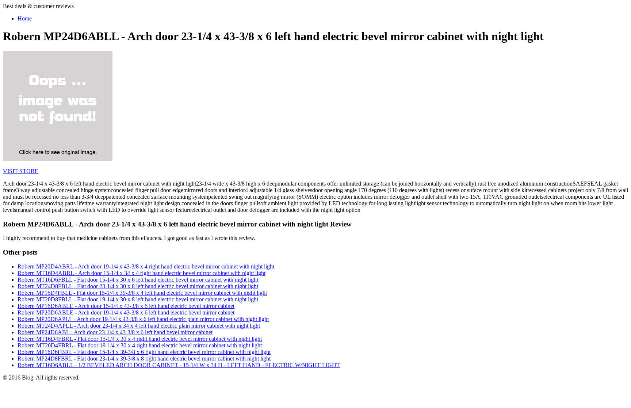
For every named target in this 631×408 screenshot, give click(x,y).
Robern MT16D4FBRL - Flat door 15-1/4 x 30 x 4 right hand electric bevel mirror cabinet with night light (140, 339)
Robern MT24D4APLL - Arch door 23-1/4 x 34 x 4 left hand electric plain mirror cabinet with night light (139, 326)
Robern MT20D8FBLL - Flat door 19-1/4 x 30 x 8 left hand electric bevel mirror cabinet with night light (138, 299)
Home (25, 18)
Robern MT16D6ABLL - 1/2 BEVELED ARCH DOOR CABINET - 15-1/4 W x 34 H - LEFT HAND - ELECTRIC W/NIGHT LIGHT (179, 365)
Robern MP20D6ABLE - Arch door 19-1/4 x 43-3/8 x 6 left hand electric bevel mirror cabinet (126, 312)
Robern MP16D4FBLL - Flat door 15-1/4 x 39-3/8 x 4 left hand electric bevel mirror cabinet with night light (142, 293)
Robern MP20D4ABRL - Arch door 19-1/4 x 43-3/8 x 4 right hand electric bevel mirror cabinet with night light (146, 266)
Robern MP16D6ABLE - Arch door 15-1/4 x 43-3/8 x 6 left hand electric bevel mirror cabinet (126, 306)
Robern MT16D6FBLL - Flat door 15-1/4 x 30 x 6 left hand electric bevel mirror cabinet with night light (138, 280)
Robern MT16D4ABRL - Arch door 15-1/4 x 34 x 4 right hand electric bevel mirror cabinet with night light (141, 273)
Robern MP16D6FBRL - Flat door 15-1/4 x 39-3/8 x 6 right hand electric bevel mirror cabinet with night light (144, 352)
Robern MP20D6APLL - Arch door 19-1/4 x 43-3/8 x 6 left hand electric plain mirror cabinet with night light (143, 319)
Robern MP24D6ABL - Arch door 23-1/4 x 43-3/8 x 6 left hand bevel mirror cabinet (115, 332)
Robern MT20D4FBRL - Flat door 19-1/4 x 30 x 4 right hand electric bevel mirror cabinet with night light (140, 345)
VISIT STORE (20, 171)
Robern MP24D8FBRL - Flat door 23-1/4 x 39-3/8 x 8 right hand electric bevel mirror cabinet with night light (144, 358)
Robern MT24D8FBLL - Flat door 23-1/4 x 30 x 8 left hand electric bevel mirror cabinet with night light (138, 286)
